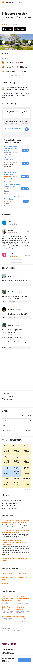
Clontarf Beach (7, 573)
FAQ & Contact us (7, 651)
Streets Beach (21, 573)
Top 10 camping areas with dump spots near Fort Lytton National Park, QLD (15, 521)
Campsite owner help (8, 649)
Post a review (16, 261)
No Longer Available (20, 608)
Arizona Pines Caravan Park (21, 617)
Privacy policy (6, 652)
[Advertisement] (16, 372)
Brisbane (7, 10)
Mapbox (5, 630)
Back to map (6, 7)
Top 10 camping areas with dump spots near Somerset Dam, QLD (15, 531)
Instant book (23, 660)
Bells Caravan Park (8, 616)
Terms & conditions (8, 654)
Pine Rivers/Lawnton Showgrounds (7, 598)
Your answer (12, 284)
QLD (3, 10)
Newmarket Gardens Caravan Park (22, 598)
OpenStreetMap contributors (15, 630)
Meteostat (28, 489)
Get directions (16, 404)
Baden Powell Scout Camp (6, 608)
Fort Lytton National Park (9, 578)
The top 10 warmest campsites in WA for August (16, 559)
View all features (16, 75)
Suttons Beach (21, 577)
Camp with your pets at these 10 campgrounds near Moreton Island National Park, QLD (14, 542)
